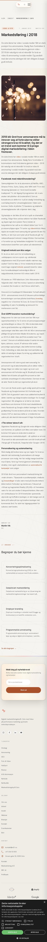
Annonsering (5, 752)
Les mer (21, 917)
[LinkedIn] (15, 732)
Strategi (4, 748)
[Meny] (29, 4)
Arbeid (3, 806)
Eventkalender (6, 828)
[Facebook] (9, 732)
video (18, 157)
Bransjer (4, 820)
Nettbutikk (5, 783)
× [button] (44, 902)
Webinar (4, 815)
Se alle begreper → (8, 648)
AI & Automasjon (7, 774)
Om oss (4, 802)
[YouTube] (21, 732)
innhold (20, 267)
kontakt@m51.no (11, 847)
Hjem (3, 18)
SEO (2, 757)
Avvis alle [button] (35, 932)
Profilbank (4, 874)
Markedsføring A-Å (7, 866)
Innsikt (11, 18)
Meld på (24, 690)
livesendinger (9, 481)
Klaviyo (4, 770)
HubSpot (4, 765)
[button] (23, 938)
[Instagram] (3, 732)
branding (39, 298)
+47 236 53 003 (11, 852)
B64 (2, 833)
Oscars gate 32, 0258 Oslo (15, 856)
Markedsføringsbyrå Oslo (10, 787)
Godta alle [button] (12, 932)
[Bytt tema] (24, 4)
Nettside (4, 779)
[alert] (23, 921)
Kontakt (4, 824)
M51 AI (3, 870)
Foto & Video (6, 761)
